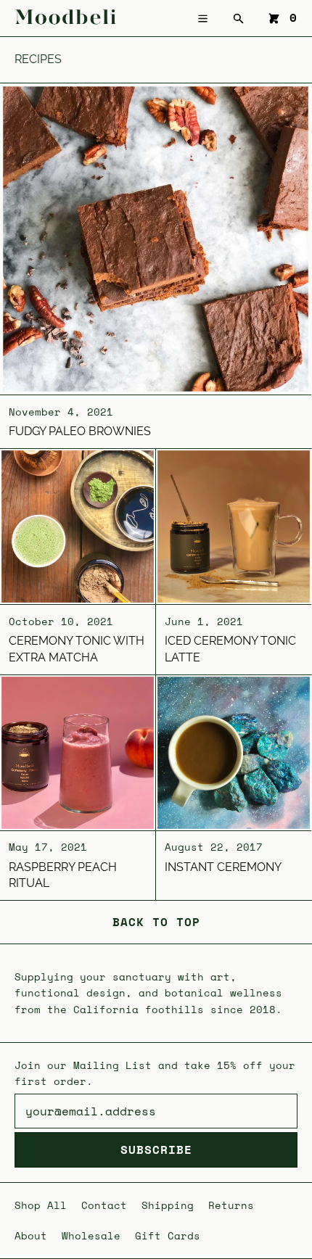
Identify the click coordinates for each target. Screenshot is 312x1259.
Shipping (167, 1205)
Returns (231, 1205)
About (31, 1235)
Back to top (156, 921)
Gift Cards (167, 1235)
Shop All (41, 1205)
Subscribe (156, 1149)
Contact (104, 1205)
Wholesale (91, 1235)
